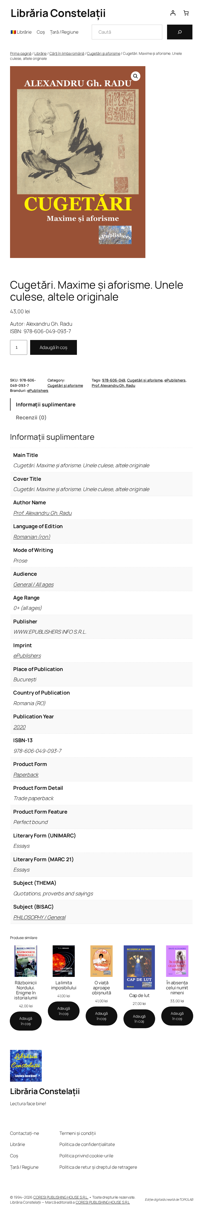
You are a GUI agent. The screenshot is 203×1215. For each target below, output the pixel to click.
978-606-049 (113, 380)
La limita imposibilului (63, 985)
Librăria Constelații (58, 13)
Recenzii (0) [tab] (31, 417)
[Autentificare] (172, 12)
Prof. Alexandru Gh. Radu (113, 385)
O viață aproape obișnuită (101, 987)
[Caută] (179, 32)
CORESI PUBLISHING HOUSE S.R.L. (60, 1197)
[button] (135, 76)
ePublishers (175, 380)
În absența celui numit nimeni (177, 987)
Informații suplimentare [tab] (46, 404)
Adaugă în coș (53, 347)
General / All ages (33, 584)
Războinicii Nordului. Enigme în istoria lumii (25, 990)
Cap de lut (139, 995)
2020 (19, 727)
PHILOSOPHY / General (39, 917)
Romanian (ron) (31, 536)
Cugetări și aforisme (103, 53)
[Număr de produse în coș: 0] (185, 12)
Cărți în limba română (66, 53)
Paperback (25, 774)
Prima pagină (20, 53)
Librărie (40, 53)
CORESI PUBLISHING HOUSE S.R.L (103, 1202)
